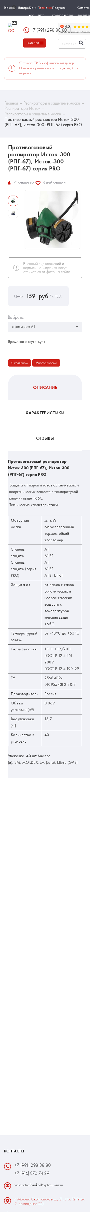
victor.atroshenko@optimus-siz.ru (37, 25)
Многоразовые (46, 363)
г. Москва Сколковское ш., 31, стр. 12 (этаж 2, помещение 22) (49, 1201)
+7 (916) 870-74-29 (31, 1173)
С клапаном (19, 363)
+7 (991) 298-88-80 (32, 1165)
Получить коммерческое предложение (63, 14)
